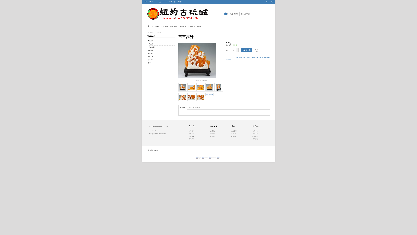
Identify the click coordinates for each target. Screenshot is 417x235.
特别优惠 (234, 136)
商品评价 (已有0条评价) (196, 107)
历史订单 (255, 133)
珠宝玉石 (155, 26)
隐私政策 (191, 136)
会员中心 (255, 131)
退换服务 (212, 133)
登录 (267, 2)
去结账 (180, 2)
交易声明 (191, 139)
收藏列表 (255, 136)
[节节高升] (182, 87)
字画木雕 (191, 26)
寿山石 (151, 44)
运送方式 (191, 133)
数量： (228, 50)
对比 (257, 51)
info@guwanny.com (162, 2)
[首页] (149, 26)
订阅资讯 (255, 139)
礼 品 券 (233, 133)
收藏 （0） (172, 2)
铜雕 (199, 26)
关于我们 (191, 131)
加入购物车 (246, 50)
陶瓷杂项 (182, 26)
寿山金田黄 (152, 47)
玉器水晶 (173, 26)
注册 (272, 2)
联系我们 (163, 133)
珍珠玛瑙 (164, 26)
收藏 (256, 49)
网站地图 (212, 136)
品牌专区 (234, 131)
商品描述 (182, 107)
